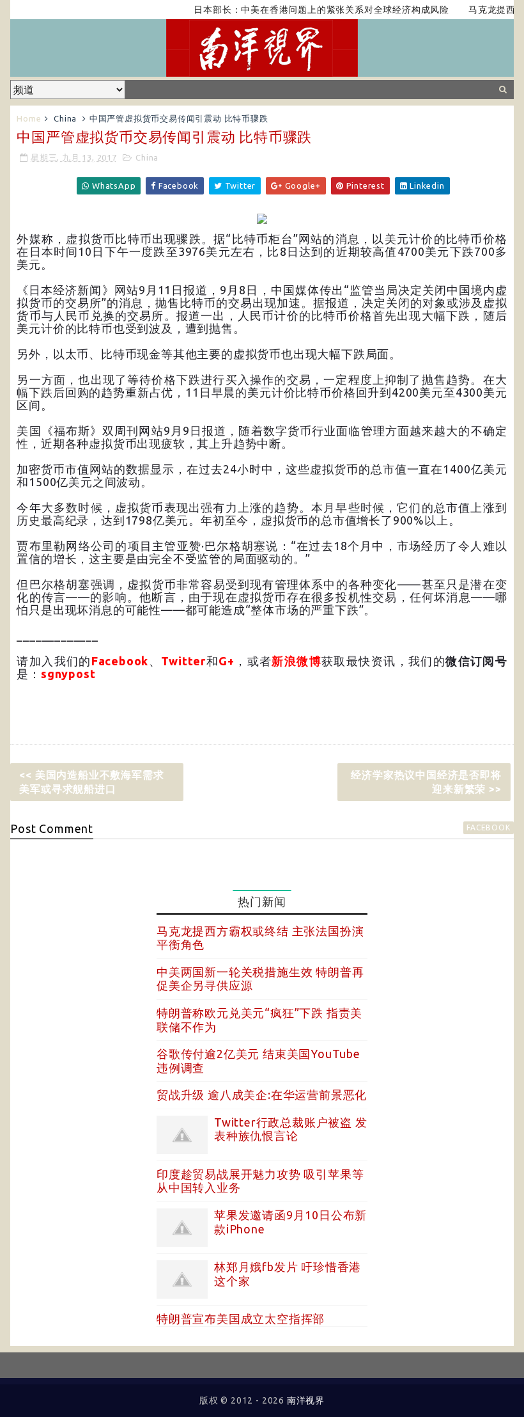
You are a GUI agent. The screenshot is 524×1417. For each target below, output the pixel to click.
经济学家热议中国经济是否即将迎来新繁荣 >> (426, 782)
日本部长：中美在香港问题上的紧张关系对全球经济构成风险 (305, 9)
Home (29, 118)
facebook (488, 827)
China (65, 118)
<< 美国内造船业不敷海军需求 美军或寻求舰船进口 (91, 782)
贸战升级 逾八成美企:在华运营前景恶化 (262, 1094)
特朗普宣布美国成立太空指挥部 (241, 1318)
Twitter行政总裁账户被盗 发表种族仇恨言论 (290, 1129)
